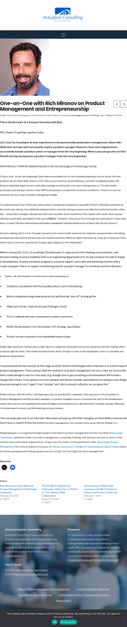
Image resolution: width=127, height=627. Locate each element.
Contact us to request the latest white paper (93, 560)
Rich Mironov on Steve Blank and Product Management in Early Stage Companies (18, 489)
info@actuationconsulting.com (30, 574)
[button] (64, 35)
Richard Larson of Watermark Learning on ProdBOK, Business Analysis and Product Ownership (101, 489)
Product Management (21, 115)
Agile (4, 115)
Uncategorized (65, 115)
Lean (9, 115)
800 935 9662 (23, 570)
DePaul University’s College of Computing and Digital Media (85, 446)
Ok (54, 622)
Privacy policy (68, 622)
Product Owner (38, 115)
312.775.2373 (41, 570)
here (115, 422)
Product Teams (51, 115)
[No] (123, 618)
